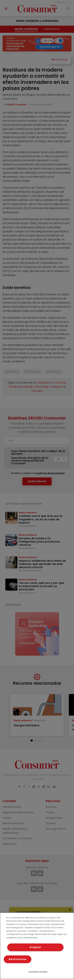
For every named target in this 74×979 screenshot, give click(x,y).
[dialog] (37, 946)
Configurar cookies (37, 971)
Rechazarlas (17, 959)
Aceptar (35, 947)
